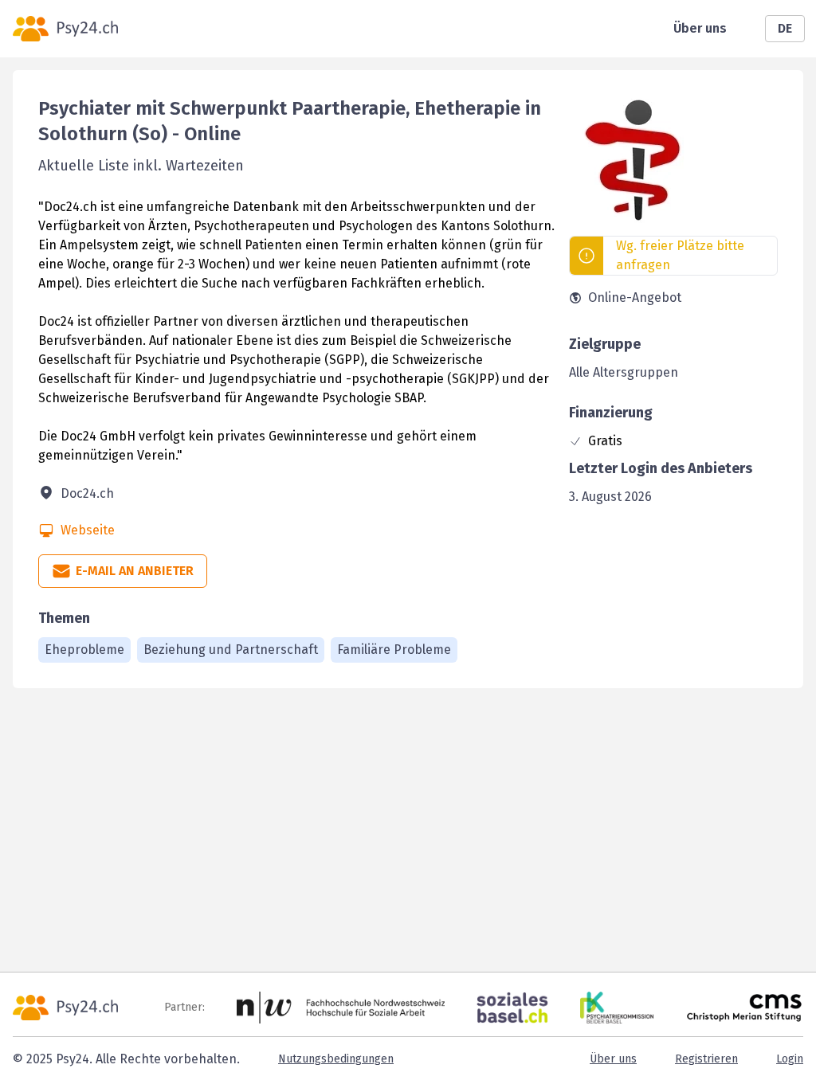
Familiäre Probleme (394, 649)
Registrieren (706, 1059)
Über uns (700, 28)
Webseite (88, 530)
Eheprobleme (84, 649)
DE (785, 28)
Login (789, 1059)
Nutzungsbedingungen (336, 1059)
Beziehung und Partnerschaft (230, 649)
